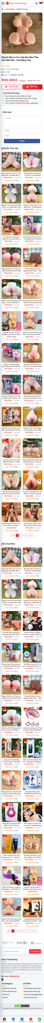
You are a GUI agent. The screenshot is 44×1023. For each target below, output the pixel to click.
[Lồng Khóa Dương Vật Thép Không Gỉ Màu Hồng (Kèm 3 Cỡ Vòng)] (32, 716)
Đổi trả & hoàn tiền (30, 997)
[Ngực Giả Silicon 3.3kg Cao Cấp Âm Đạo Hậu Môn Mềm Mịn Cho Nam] (11, 257)
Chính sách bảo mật (10, 991)
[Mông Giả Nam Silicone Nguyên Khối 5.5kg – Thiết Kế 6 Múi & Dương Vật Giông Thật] (32, 257)
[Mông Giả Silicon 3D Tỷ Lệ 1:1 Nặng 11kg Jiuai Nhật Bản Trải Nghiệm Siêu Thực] (11, 162)
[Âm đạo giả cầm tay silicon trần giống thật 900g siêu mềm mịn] (32, 225)
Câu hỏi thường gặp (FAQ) (33, 994)
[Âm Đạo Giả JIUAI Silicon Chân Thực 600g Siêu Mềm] (32, 353)
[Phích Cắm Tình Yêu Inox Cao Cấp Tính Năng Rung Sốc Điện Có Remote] (32, 812)
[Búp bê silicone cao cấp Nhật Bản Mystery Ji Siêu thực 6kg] (11, 448)
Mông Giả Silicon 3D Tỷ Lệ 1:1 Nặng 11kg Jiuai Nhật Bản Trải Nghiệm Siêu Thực (11, 175)
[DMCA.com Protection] (22, 1006)
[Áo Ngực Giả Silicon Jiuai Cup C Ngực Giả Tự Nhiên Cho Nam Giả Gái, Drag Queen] (32, 844)
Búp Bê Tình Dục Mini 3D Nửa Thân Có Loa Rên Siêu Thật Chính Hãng (11, 207)
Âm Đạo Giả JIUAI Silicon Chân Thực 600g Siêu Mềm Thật (32, 366)
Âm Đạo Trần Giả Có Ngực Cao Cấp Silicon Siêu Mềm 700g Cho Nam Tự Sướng (32, 430)
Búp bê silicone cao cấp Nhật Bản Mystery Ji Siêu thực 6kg (11, 462)
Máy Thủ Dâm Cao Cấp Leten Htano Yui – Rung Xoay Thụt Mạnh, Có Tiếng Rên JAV (11, 858)
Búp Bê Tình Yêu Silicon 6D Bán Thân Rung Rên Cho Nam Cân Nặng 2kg (11, 430)
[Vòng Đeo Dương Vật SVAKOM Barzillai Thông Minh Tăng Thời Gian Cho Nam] (32, 780)
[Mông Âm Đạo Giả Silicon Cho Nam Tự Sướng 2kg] (32, 162)
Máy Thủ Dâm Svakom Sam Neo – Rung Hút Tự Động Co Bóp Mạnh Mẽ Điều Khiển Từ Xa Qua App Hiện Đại (32, 763)
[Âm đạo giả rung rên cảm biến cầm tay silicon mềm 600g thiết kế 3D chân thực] (32, 512)
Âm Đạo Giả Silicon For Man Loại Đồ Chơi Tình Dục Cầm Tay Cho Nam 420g (11, 398)
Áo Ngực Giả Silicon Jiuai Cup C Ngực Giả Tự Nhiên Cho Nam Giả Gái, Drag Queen (32, 858)
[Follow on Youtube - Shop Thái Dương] (4, 979)
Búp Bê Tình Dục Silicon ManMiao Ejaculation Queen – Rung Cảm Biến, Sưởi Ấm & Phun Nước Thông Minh (11, 335)
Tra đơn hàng (35, 951)
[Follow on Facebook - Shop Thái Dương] (3, 979)
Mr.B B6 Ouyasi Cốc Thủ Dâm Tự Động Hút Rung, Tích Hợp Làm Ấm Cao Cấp (32, 666)
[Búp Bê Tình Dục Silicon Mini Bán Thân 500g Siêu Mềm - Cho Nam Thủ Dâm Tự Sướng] (32, 321)
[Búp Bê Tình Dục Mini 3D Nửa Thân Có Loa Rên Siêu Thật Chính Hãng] (11, 193)
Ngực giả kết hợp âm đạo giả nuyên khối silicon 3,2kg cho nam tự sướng (32, 462)
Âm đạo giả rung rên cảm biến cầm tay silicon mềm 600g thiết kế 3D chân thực (32, 525)
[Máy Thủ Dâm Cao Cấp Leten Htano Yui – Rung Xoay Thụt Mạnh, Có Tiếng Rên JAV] (11, 844)
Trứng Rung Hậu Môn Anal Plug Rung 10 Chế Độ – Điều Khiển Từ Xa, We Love (32, 921)
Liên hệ (5, 997)
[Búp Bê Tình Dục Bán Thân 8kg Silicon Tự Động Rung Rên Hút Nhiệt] (32, 193)
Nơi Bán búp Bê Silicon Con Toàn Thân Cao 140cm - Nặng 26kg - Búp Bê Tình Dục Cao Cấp (11, 526)
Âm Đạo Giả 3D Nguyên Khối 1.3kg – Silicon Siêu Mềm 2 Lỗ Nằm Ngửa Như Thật (11, 302)
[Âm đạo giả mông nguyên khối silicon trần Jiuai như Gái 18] (11, 480)
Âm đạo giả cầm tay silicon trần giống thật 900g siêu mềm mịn (32, 239)
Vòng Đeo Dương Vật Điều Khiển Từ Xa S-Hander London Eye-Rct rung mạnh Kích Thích (11, 826)
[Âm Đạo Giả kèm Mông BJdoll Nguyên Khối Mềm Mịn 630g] (11, 353)
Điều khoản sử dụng (9, 988)
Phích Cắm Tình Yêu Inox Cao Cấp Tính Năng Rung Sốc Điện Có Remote (32, 825)
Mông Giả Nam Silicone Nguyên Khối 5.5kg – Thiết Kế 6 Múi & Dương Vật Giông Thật (32, 272)
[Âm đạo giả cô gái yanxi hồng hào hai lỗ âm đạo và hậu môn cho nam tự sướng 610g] (11, 225)
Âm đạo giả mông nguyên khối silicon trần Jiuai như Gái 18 (11, 494)
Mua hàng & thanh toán (32, 991)
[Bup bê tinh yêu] (11, 512)
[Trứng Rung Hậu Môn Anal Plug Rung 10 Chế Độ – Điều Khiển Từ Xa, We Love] (32, 907)
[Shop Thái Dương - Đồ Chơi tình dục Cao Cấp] (17, 3)
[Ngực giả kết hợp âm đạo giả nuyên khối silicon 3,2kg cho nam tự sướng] (32, 448)
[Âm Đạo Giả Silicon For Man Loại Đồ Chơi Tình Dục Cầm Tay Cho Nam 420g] (11, 384)
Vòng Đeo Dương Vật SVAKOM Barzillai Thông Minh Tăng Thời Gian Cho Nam (32, 794)
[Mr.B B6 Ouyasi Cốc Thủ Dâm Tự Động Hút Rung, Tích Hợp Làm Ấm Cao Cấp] (32, 653)
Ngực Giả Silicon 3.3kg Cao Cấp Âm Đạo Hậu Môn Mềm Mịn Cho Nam (11, 271)
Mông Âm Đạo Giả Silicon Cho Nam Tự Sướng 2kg (32, 174)
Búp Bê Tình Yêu (17, 75)
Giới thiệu (6, 994)
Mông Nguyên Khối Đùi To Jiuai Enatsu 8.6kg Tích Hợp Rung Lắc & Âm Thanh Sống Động (32, 399)
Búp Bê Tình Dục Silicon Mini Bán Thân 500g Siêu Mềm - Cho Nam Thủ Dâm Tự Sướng (32, 334)
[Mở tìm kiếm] (36, 3)
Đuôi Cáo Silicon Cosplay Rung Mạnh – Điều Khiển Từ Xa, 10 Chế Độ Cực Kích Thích (11, 890)
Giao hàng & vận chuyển (32, 988)
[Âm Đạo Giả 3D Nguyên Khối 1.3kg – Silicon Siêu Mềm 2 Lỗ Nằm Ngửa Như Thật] (11, 289)
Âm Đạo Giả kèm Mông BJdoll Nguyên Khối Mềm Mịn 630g (11, 366)
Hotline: (11, 976)
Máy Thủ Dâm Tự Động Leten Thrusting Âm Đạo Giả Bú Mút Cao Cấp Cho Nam (32, 634)
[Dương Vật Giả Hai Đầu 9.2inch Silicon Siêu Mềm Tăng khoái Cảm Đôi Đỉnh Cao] (11, 748)
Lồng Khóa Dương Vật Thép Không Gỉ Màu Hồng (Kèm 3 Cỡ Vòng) (32, 730)
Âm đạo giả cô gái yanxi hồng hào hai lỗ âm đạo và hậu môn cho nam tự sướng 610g (11, 240)
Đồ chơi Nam (9, 543)
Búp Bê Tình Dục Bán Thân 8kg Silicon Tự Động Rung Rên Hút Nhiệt (33, 207)
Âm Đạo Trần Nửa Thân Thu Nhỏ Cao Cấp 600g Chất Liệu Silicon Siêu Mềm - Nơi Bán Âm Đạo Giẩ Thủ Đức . (32, 494)
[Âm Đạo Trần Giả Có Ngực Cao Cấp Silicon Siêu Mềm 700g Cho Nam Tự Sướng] (32, 416)
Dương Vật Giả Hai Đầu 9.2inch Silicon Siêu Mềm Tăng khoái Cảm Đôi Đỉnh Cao (11, 763)
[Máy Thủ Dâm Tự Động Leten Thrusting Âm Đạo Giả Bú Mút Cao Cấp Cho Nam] (32, 621)
